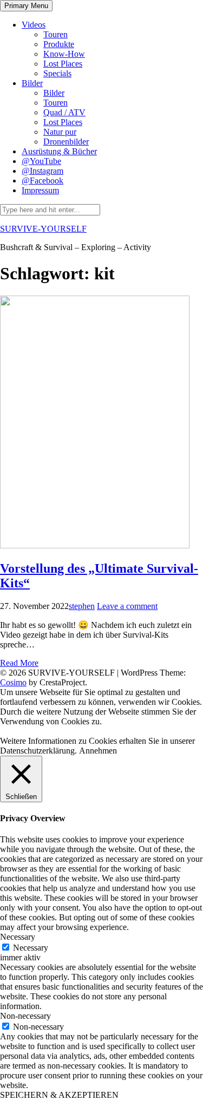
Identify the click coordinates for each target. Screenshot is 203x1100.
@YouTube (41, 161)
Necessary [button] (17, 936)
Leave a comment (127, 606)
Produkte (58, 44)
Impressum (40, 190)
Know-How (64, 53)
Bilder (32, 83)
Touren (55, 34)
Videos (33, 24)
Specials (57, 73)
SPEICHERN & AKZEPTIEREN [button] (59, 1094)
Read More (19, 662)
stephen (82, 606)
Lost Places (62, 63)
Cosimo (13, 682)
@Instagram (42, 170)
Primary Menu (26, 6)
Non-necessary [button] (25, 1015)
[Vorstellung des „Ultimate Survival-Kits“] (94, 545)
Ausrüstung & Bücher (59, 151)
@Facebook (42, 180)
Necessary (30, 947)
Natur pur (59, 131)
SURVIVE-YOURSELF (43, 228)
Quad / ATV (64, 112)
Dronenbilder (66, 141)
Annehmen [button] (98, 750)
